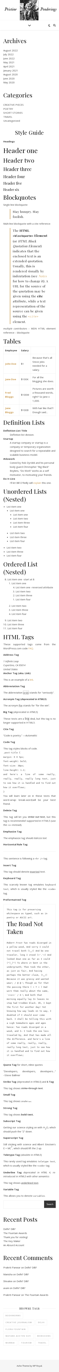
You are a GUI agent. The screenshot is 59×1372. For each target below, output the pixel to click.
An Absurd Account (13, 1245)
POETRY (8, 108)
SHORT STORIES (13, 112)
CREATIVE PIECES (13, 104)
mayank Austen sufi (18, 1336)
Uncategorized (11, 120)
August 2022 (10, 50)
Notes (42, 276)
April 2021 (9, 66)
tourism (26, 1343)
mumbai (10, 1343)
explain (37, 482)
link (31, 679)
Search (50, 1204)
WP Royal (37, 1365)
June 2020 (9, 78)
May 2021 (9, 62)
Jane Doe (10, 379)
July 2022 (8, 54)
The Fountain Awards (15, 1233)
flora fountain (16, 1329)
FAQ (30, 648)
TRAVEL (7, 116)
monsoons (44, 1336)
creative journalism (19, 1322)
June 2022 (9, 58)
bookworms (13, 1315)
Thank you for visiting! (15, 1237)
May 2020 (9, 82)
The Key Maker (11, 1241)
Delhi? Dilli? (9, 1229)
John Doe (10, 363)
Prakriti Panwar (11, 1267)
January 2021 (10, 70)
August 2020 (10, 74)
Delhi (41, 1322)
